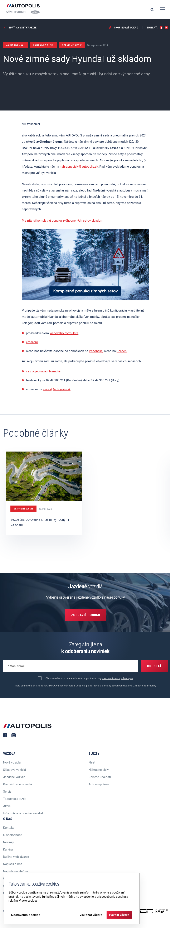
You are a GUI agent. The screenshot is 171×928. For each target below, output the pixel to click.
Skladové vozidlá (14, 770)
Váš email (13, 665)
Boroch (122, 351)
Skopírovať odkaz (125, 27)
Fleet (92, 762)
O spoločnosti (12, 835)
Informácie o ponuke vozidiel (23, 813)
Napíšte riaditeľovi (15, 871)
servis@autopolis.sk (56, 389)
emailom (32, 342)
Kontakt (8, 828)
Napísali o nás (12, 864)
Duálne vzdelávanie (16, 857)
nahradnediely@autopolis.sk (79, 166)
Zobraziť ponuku (85, 615)
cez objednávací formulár (43, 371)
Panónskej (96, 351)
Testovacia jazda (14, 799)
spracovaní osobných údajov (116, 678)
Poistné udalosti (100, 777)
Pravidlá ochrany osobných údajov (112, 685)
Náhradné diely (99, 770)
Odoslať (154, 666)
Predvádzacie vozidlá (17, 784)
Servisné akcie (23, 508)
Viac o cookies (28, 900)
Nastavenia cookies (25, 915)
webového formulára (64, 333)
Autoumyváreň (99, 784)
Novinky (8, 842)
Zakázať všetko (91, 915)
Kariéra (8, 849)
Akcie (7, 806)
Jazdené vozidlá (14, 777)
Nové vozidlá (12, 762)
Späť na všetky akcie (22, 27)
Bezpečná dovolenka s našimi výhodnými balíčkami (39, 522)
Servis (7, 791)
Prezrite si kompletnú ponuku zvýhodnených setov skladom (62, 220)
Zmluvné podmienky (144, 685)
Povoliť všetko (119, 915)
